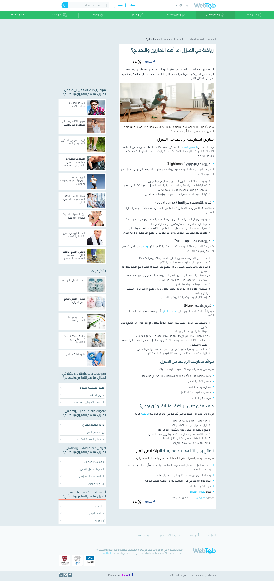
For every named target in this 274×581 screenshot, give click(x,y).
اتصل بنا (211, 535)
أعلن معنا (193, 535)
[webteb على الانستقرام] (65, 575)
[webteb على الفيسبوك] (70, 575)
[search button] (65, 5)
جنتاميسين (98, 506)
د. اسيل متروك (200, 497)
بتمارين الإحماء (197, 491)
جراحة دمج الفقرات (94, 432)
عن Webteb (145, 535)
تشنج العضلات (96, 483)
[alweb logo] (127, 575)
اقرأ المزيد (106, 553)
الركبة (146, 246)
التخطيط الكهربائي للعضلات (89, 402)
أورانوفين (99, 520)
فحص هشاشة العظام (92, 387)
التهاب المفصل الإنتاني (92, 469)
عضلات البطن (169, 311)
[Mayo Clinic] (77, 560)
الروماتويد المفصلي (94, 461)
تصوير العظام (97, 394)
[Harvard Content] (64, 560)
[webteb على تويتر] (61, 575)
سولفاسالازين (96, 513)
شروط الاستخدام (170, 535)
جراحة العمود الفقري (93, 424)
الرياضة (145, 413)
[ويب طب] (205, 6)
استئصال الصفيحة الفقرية (90, 439)
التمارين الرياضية (188, 146)
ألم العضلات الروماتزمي (91, 476)
